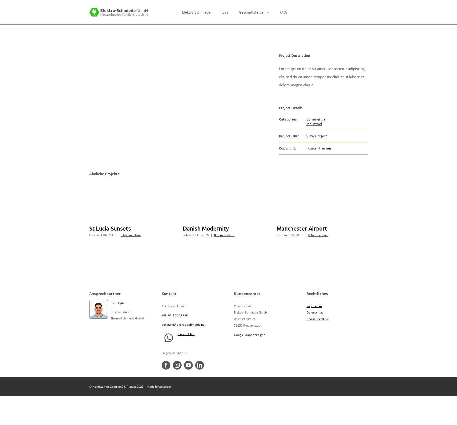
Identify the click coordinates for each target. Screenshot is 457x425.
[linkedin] (199, 365)
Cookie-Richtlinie (318, 319)
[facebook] (166, 365)
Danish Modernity (205, 228)
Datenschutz (315, 312)
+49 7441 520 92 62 (175, 315)
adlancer (165, 387)
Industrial (314, 123)
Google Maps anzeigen (249, 335)
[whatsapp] (169, 338)
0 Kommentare (131, 235)
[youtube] (188, 365)
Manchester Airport (302, 228)
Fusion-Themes (319, 148)
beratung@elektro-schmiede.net (183, 325)
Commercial (316, 119)
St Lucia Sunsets (110, 228)
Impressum (314, 306)
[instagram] (177, 365)
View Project (316, 136)
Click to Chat (186, 334)
